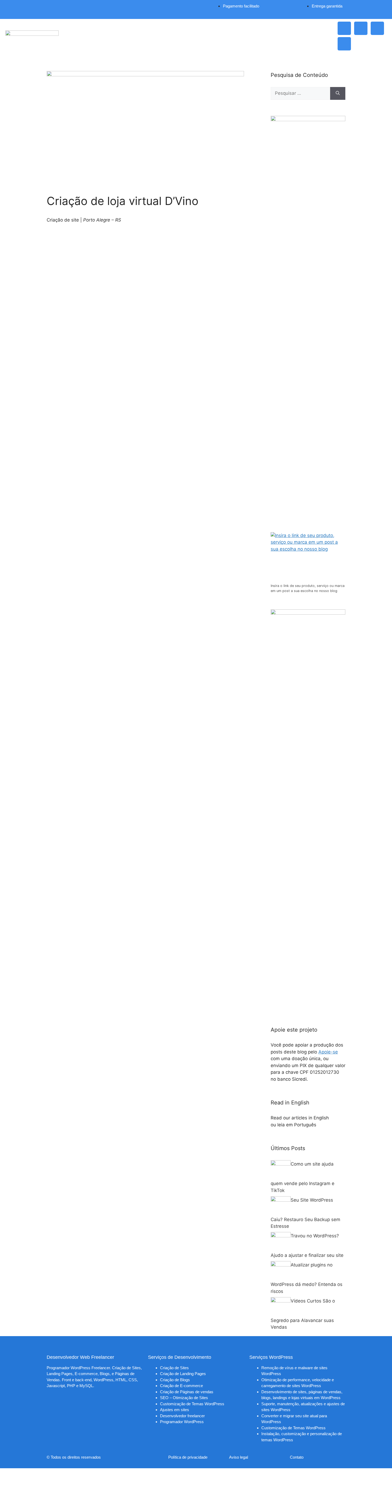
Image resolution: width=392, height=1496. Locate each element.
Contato (296, 1457)
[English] (334, 1118)
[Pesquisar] (337, 93)
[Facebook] (377, 28)
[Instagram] (344, 28)
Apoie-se (328, 1052)
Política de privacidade (187, 1457)
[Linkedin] (360, 28)
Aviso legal (238, 1457)
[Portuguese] (321, 1125)
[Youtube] (344, 43)
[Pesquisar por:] (300, 93)
